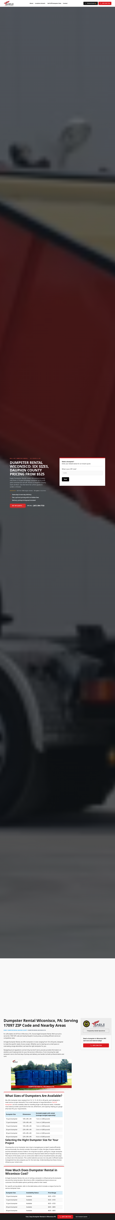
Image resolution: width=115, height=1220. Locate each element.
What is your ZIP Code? (69, 469)
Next (65, 479)
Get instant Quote (81, 1216)
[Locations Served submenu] (45, 3)
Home (5, 1030)
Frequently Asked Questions (96, 1031)
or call (35, 505)
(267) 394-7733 (106, 3)
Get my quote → (17, 505)
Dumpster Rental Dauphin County (17, 1030)
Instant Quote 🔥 (91, 3)
